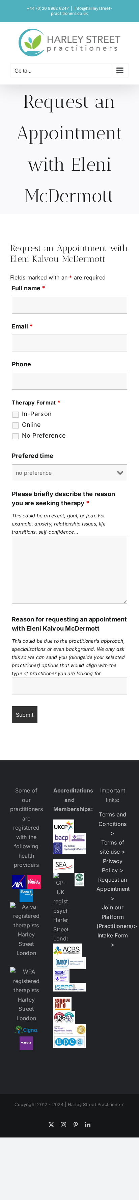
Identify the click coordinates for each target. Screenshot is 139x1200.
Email (22, 326)
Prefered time (32, 455)
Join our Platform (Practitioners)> (116, 916)
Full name (29, 288)
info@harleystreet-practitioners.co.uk (81, 11)
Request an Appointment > (113, 889)
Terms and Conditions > (113, 823)
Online (31, 424)
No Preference (44, 435)
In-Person (37, 414)
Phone (21, 364)
